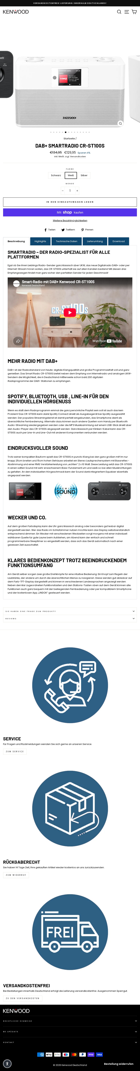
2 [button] (54, 133)
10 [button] (78, 133)
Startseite (69, 138)
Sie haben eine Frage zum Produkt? (30, 611)
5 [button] (63, 133)
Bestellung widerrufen (118, 1064)
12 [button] (84, 133)
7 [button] (69, 133)
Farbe (70, 169)
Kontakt (8, 1042)
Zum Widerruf (16, 875)
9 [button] (75, 133)
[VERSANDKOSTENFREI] (70, 932)
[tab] (16, 241)
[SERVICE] (70, 685)
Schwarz (56, 175)
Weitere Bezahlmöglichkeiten (70, 220)
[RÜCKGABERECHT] (70, 808)
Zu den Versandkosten (23, 998)
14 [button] (89, 133)
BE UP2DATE (10, 1031)
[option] (70, 3)
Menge (70, 183)
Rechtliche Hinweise (17, 1021)
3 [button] (57, 133)
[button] (7, 1063)
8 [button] (72, 133)
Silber (84, 175)
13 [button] (87, 133)
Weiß (71, 175)
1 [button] (51, 133)
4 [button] (60, 133)
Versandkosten (78, 156)
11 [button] (81, 133)
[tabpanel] (70, 422)
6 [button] (66, 132)
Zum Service (15, 751)
